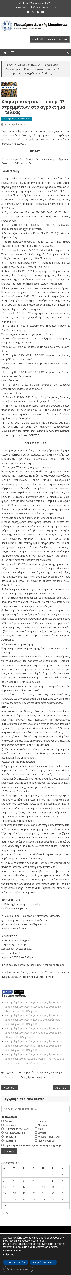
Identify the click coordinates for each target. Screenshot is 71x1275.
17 (4, 1193)
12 (24, 1186)
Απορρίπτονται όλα (43, 1262)
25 (14, 1199)
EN (55, 7)
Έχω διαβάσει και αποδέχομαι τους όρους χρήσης (33, 1145)
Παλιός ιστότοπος (40, 7)
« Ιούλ (4, 1213)
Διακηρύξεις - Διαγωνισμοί (16, 118)
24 (4, 1199)
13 (33, 1186)
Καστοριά (9, 1077)
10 (4, 1186)
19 (24, 1193)
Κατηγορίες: (9, 1117)
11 (14, 1186)
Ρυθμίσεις (8, 1254)
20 (33, 1193)
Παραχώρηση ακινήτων (33, 1077)
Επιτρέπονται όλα (16, 1262)
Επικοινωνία (21, 7)
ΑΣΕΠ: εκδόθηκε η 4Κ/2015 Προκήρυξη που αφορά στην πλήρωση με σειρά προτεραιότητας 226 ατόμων (62, 1087)
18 (14, 1193)
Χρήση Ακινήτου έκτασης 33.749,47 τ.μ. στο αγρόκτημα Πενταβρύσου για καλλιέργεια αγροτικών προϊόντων (12, 1087)
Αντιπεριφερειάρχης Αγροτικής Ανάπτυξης (39, 1072)
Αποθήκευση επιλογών (18, 1269)
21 (43, 1193)
